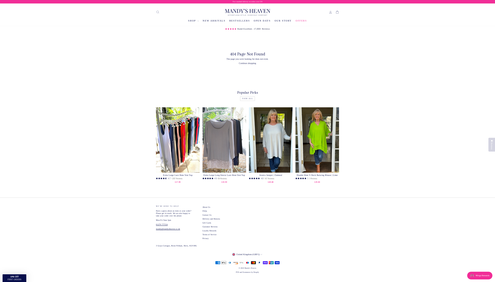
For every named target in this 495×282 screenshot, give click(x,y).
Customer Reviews (210, 227)
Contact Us (207, 215)
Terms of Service (210, 235)
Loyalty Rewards (209, 231)
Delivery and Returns (211, 219)
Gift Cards (207, 223)
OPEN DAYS (262, 20)
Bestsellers (239, 20)
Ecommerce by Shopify (251, 272)
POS (237, 272)
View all (247, 98)
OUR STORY (283, 20)
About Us (206, 207)
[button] (14, 278)
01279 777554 (162, 225)
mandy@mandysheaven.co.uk (168, 229)
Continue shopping (247, 63)
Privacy (206, 238)
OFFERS (301, 20)
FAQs (205, 211)
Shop (192, 20)
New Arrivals (214, 20)
